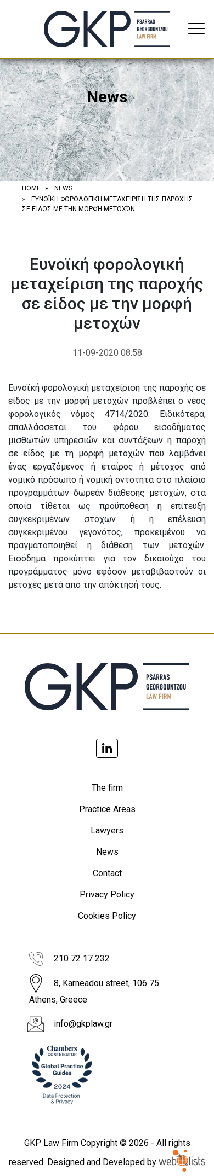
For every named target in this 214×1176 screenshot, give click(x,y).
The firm (107, 788)
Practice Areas (107, 809)
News (107, 852)
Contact (107, 873)
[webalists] (182, 1162)
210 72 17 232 (82, 958)
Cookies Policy (107, 916)
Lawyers (107, 830)
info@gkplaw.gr (83, 1023)
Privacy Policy (107, 894)
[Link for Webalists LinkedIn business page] (107, 748)
